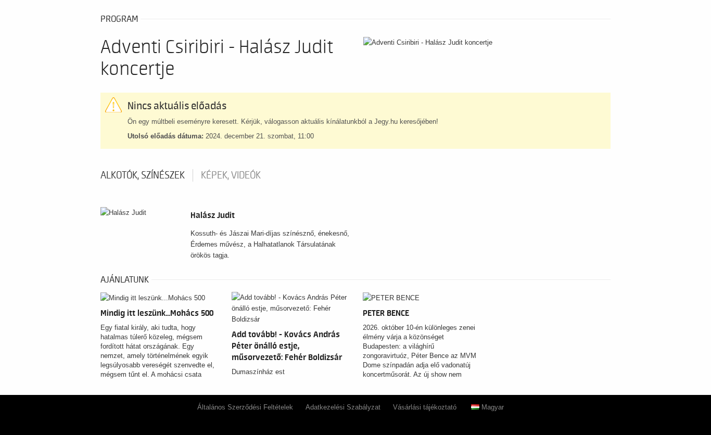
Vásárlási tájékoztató (424, 407)
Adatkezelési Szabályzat (343, 407)
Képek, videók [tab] (231, 175)
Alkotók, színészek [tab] (142, 175)
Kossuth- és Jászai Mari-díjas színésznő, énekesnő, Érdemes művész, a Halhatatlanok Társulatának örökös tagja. (270, 244)
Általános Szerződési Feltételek (245, 407)
